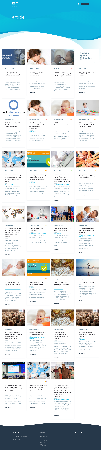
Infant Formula (33, 131)
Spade (26, 436)
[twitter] (75, 432)
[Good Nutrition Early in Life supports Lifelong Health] (38, 317)
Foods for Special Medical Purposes (62, 184)
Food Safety (32, 182)
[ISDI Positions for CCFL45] (87, 267)
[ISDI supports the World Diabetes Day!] (38, 214)
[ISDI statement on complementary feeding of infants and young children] (62, 57)
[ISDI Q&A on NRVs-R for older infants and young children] (13, 267)
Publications (57, 4)
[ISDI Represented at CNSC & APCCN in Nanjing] (62, 214)
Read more (7, 94)
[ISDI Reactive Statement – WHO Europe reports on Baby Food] (87, 214)
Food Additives (57, 233)
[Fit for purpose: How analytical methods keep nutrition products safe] (13, 57)
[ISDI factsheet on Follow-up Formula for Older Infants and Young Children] (87, 108)
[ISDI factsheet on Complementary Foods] (62, 108)
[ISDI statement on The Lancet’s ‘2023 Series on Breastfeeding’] (38, 57)
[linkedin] (81, 432)
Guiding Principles (69, 4)
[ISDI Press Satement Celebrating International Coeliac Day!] (62, 267)
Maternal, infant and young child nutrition (86, 236)
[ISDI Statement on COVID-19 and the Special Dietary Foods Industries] (87, 159)
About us (36, 4)
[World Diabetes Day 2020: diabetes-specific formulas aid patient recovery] (13, 108)
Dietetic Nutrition (9, 129)
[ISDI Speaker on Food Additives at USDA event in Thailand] (87, 317)
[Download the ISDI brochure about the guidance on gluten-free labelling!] (62, 317)
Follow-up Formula (83, 129)
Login (84, 4)
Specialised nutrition (46, 4)
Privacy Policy (16, 439)
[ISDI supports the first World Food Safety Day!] (38, 267)
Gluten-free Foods (58, 289)
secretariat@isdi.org (43, 445)
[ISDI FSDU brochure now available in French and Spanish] (87, 57)
